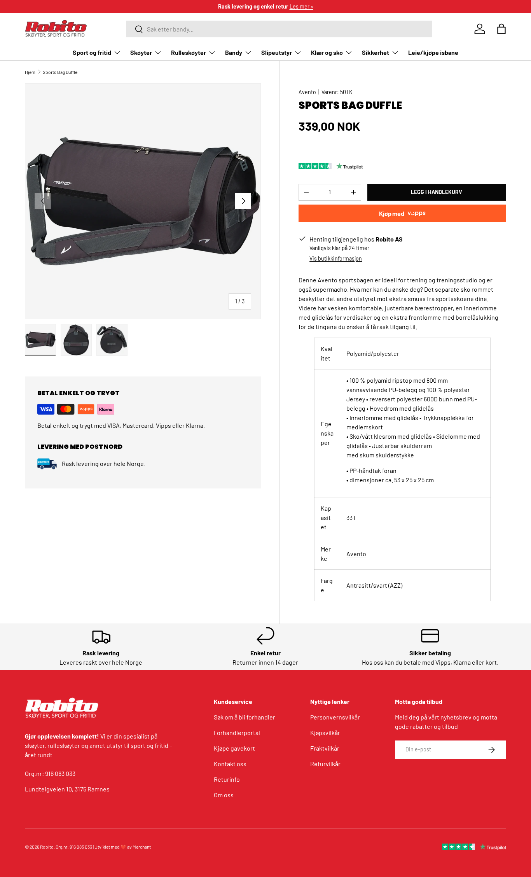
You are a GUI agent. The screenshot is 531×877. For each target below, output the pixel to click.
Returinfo (227, 779)
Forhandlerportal (237, 732)
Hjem (30, 72)
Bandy (233, 52)
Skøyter (141, 52)
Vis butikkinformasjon (335, 258)
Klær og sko (327, 52)
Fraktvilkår (324, 748)
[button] (501, 28)
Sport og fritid (92, 52)
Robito (47, 846)
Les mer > (301, 6)
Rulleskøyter (188, 52)
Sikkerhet (375, 52)
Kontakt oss (230, 763)
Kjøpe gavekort (234, 748)
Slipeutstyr (276, 52)
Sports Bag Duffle (60, 72)
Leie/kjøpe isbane (433, 52)
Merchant (142, 846)
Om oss (224, 794)
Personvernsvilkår (335, 717)
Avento (307, 92)
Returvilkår (325, 763)
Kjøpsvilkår (325, 732)
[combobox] (279, 29)
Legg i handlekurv (436, 192)
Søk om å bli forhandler (244, 717)
